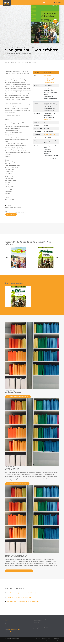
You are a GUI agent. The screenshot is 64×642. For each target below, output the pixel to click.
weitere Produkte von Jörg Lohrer (17, 483)
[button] (7, 257)
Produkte (12, 62)
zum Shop (58, 2)
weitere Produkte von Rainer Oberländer (19, 571)
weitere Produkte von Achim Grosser (17, 396)
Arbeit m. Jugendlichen (49, 134)
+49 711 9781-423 (11, 628)
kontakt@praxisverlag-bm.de (14, 629)
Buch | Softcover (11, 214)
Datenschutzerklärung (46, 638)
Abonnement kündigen (54, 640)
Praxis (18, 62)
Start (6, 62)
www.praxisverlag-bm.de (13, 631)
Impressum (38, 638)
